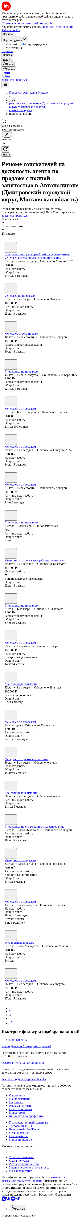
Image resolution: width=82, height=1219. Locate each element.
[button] (6, 73)
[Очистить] (7, 134)
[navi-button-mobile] (5, 85)
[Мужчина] (11, 289)
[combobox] (19, 126)
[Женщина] (11, 247)
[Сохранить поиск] (5, 149)
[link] (8, 64)
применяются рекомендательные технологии (33, 1179)
